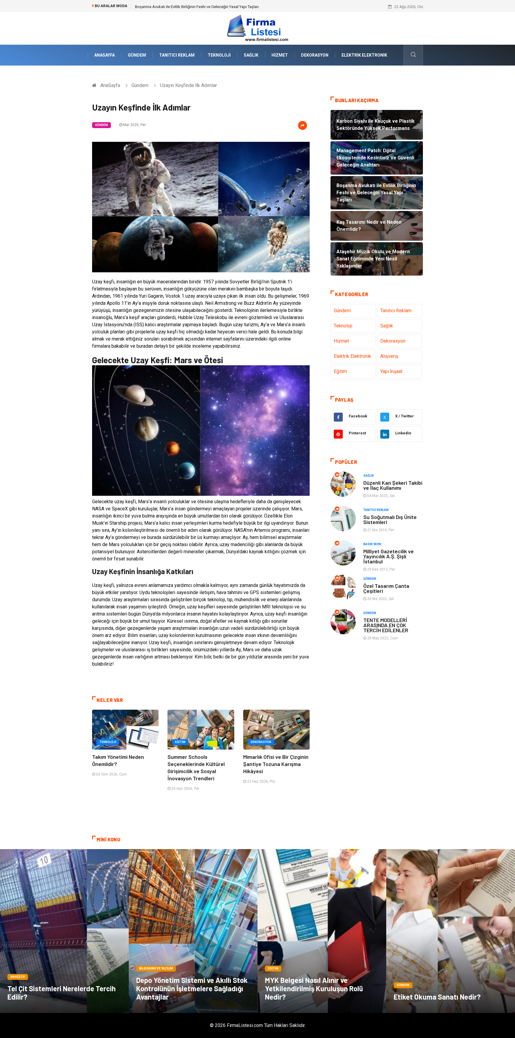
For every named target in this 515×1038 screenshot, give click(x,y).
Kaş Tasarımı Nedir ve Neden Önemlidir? (169, 6)
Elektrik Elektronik (364, 55)
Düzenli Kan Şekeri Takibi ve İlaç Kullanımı (392, 485)
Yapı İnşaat (391, 371)
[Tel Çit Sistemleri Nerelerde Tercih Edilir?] (64, 931)
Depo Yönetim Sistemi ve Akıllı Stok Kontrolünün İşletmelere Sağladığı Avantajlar (192, 988)
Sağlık (251, 55)
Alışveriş (389, 356)
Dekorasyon (314, 55)
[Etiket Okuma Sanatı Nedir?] (450, 931)
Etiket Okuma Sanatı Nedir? (437, 996)
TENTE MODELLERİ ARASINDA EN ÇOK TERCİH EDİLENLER (385, 625)
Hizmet (280, 55)
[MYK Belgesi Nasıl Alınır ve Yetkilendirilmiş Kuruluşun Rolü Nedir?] (322, 931)
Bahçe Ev (17, 976)
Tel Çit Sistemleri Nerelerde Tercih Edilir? (61, 992)
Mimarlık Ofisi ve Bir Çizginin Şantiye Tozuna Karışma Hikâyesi (275, 763)
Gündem (137, 55)
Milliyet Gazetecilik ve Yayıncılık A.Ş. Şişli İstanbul (388, 556)
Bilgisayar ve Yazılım (156, 968)
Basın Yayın (372, 544)
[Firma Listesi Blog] (257, 28)
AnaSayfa (104, 55)
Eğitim (180, 742)
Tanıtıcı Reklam (177, 55)
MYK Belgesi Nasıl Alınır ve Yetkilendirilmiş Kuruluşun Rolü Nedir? (314, 988)
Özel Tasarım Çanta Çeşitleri (386, 588)
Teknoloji (219, 55)
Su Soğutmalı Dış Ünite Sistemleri (390, 519)
